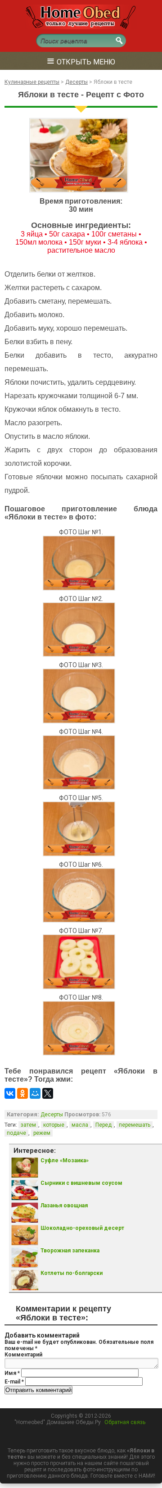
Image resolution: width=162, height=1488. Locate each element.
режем (41, 1133)
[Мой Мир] (35, 1093)
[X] (47, 1093)
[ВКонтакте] (9, 1093)
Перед (103, 1125)
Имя (12, 1373)
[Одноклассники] (22, 1093)
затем (28, 1125)
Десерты (51, 1114)
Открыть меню (81, 60)
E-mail (14, 1382)
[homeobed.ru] (81, 27)
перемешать (134, 1125)
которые (53, 1125)
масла (80, 1125)
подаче (16, 1133)
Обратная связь (124, 1422)
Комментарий (23, 1354)
